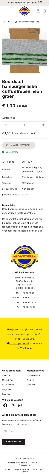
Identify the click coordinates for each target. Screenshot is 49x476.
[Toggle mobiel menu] (3, 11)
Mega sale (6, 389)
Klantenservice (33, 375)
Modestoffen (7, 380)
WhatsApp (26, 348)
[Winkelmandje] (44, 11)
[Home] (16, 22)
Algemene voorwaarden (17, 463)
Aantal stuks (8, 117)
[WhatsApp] (20, 405)
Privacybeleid (24, 465)
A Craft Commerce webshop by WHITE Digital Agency (24, 470)
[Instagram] (13, 405)
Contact (30, 380)
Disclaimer (35, 463)
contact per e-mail (19, 343)
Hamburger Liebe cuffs (29, 22)
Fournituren (7, 394)
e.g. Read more (24, 284)
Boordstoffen (8, 385)
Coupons (6, 375)
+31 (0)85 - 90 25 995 (24, 288)
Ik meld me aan (13, 441)
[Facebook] (5, 405)
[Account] (38, 11)
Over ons (31, 385)
